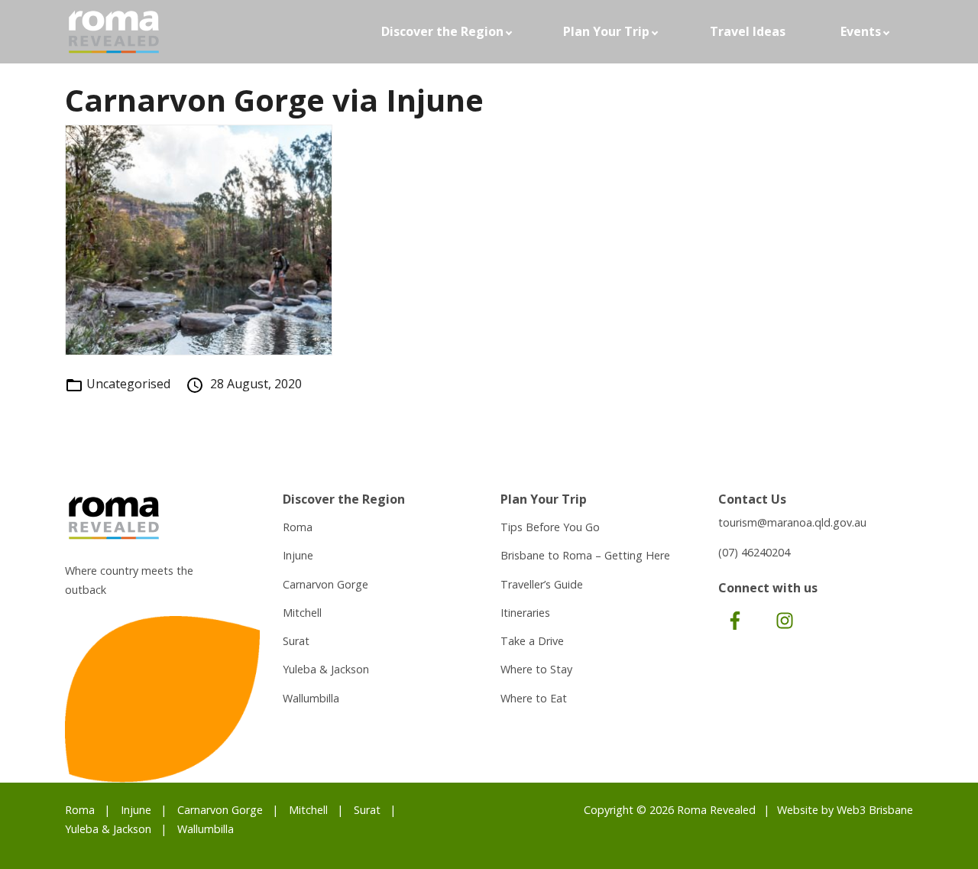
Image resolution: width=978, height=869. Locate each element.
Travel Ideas (747, 31)
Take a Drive (532, 641)
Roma (298, 527)
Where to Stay (536, 669)
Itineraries (525, 612)
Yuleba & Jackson (326, 669)
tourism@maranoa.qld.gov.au (792, 522)
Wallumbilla (311, 698)
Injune (298, 555)
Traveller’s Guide (541, 584)
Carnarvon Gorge (325, 584)
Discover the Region (442, 31)
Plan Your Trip (606, 31)
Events (860, 31)
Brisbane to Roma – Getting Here (585, 555)
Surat (296, 641)
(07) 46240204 (754, 552)
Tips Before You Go (550, 527)
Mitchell (302, 612)
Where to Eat (533, 698)
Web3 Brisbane (875, 810)
